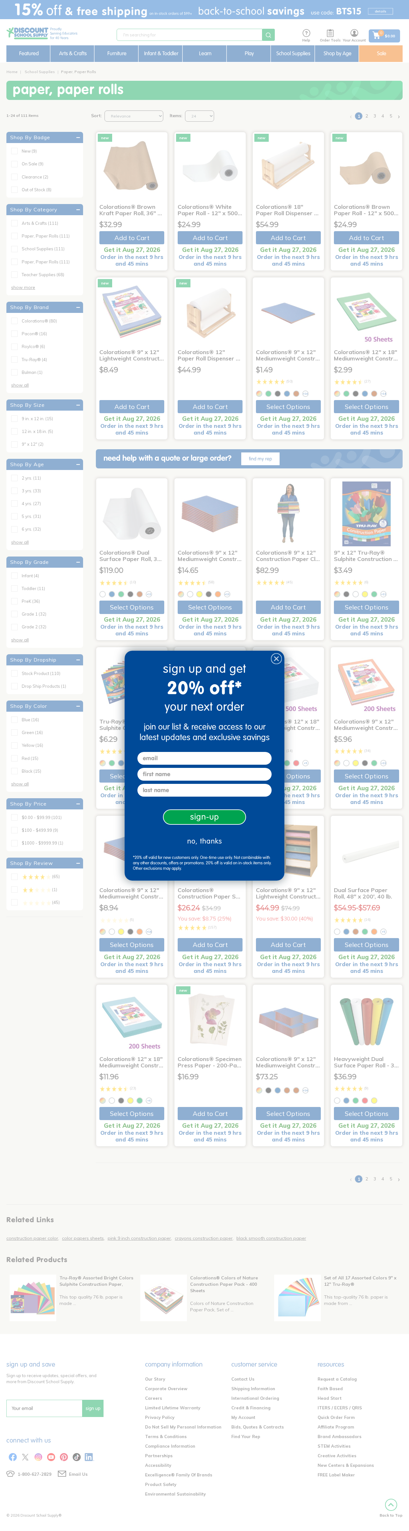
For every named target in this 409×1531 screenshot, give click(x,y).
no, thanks (204, 841)
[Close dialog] (276, 658)
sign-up (204, 817)
